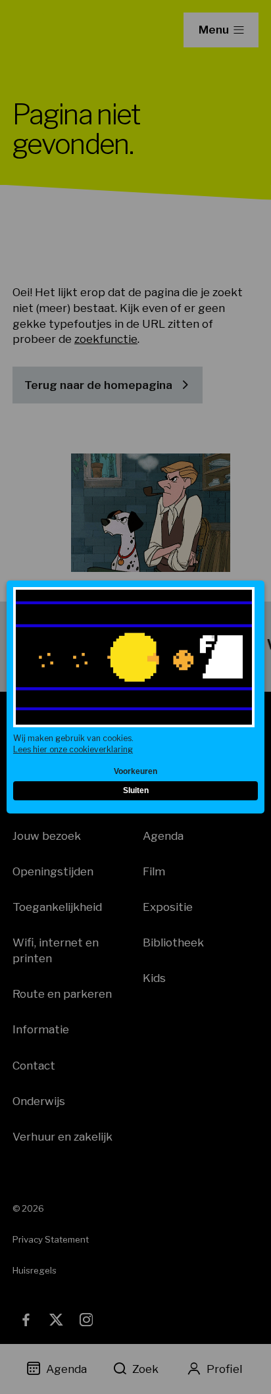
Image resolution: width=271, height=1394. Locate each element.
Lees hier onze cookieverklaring (73, 749)
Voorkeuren (135, 771)
